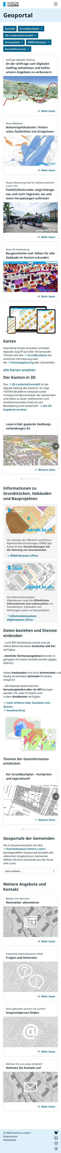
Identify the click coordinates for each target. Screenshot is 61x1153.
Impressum (10, 1136)
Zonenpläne (12, 42)
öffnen (24, 555)
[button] (21, 479)
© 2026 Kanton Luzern (17, 1133)
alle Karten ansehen (19, 370)
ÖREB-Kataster (37, 42)
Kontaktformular (15, 49)
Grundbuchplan (29, 28)
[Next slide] (55, 446)
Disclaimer (9, 1140)
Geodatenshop (16, 710)
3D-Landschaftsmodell (19, 35)
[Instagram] (56, 1144)
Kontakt (10, 28)
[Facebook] (56, 1149)
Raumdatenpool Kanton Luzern (26, 849)
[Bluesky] (56, 1133)
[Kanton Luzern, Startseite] (11, 4)
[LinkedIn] (56, 1138)
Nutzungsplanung (22, 362)
